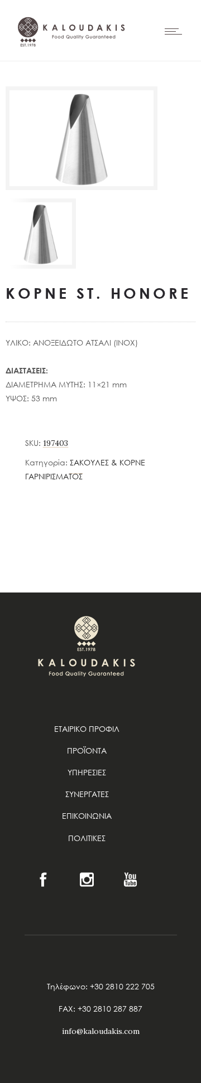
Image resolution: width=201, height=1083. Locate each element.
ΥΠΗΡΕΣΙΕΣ (87, 772)
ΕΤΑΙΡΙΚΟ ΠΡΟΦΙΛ (86, 729)
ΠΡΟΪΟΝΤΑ (87, 750)
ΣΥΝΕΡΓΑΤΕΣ (87, 794)
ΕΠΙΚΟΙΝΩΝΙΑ (87, 815)
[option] (41, 233)
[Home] (69, 69)
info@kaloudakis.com (101, 1031)
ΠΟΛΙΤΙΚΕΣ (87, 838)
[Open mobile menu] (176, 31)
